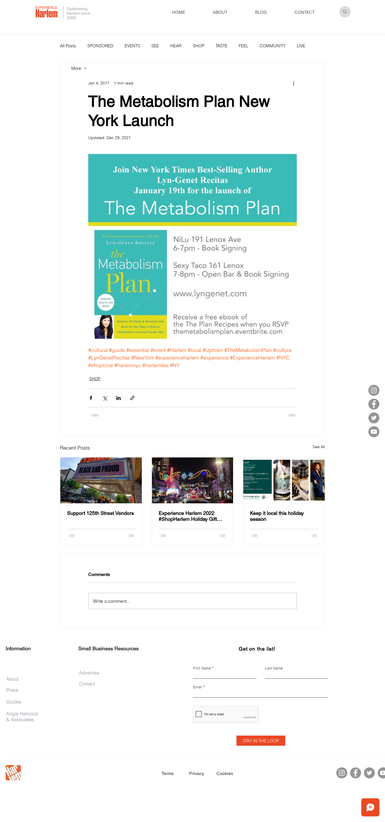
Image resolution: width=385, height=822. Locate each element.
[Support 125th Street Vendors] (101, 480)
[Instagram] (373, 390)
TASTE (221, 45)
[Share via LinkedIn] (118, 398)
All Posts (68, 45)
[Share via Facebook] (91, 398)
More (301, 45)
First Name (202, 668)
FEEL (243, 45)
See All (319, 446)
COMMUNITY (273, 45)
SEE (155, 45)
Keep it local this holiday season (277, 516)
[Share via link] (132, 398)
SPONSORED (100, 45)
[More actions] (293, 83)
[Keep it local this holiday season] (284, 480)
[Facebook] (373, 404)
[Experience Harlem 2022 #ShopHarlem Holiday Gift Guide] (192, 480)
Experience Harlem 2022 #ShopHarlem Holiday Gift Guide (188, 516)
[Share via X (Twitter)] (104, 398)
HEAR (176, 45)
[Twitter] (373, 417)
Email (197, 687)
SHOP (198, 45)
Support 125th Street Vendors (100, 513)
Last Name (274, 668)
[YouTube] (373, 431)
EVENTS (132, 45)
